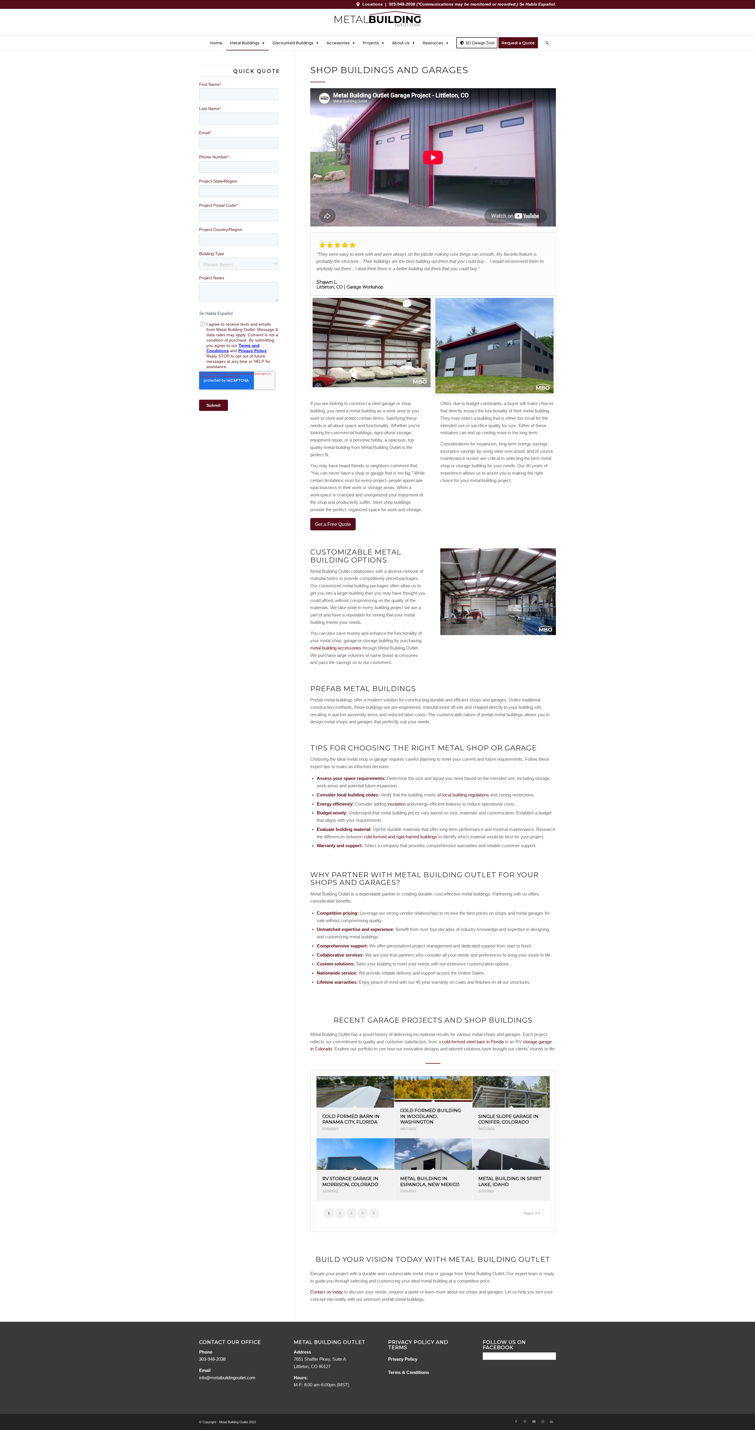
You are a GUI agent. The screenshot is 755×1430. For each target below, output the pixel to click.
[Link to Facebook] (516, 1421)
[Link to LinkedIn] (551, 1421)
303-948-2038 (402, 4)
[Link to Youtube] (533, 1421)
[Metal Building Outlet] (377, 22)
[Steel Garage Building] (371, 346)
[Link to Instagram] (542, 1421)
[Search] (545, 42)
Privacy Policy (402, 1359)
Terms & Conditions (408, 1372)
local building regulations (465, 794)
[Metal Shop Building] (498, 591)
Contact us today (326, 1291)
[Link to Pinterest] (525, 1421)
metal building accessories (335, 647)
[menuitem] (216, 42)
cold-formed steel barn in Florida (473, 1041)
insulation (397, 803)
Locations (372, 4)
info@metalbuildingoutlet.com (227, 1377)
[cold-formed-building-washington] (494, 346)
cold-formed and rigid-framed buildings (400, 836)
